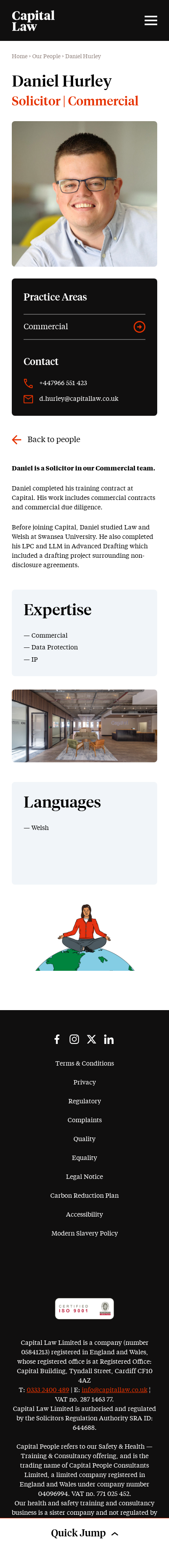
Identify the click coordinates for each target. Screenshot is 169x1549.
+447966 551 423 (63, 383)
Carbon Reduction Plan (84, 1196)
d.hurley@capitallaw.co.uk (78, 399)
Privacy (84, 1082)
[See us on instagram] (74, 1039)
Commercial (46, 327)
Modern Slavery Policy (84, 1233)
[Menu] (151, 20)
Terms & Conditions (84, 1063)
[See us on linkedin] (109, 1039)
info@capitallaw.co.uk (114, 1390)
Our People (46, 56)
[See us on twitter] (91, 1039)
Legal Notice (84, 1177)
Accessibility (84, 1215)
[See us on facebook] (57, 1039)
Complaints (85, 1120)
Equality (84, 1158)
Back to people (54, 440)
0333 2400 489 (48, 1390)
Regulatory (84, 1101)
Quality (84, 1139)
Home (20, 56)
